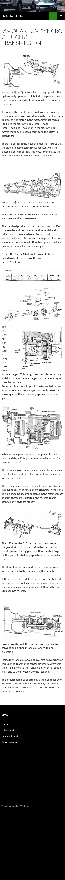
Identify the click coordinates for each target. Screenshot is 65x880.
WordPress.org (9, 741)
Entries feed (8, 729)
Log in (5, 724)
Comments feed (10, 735)
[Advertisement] (32, 776)
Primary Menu (61, 16)
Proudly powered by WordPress (16, 806)
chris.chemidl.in (12, 16)
